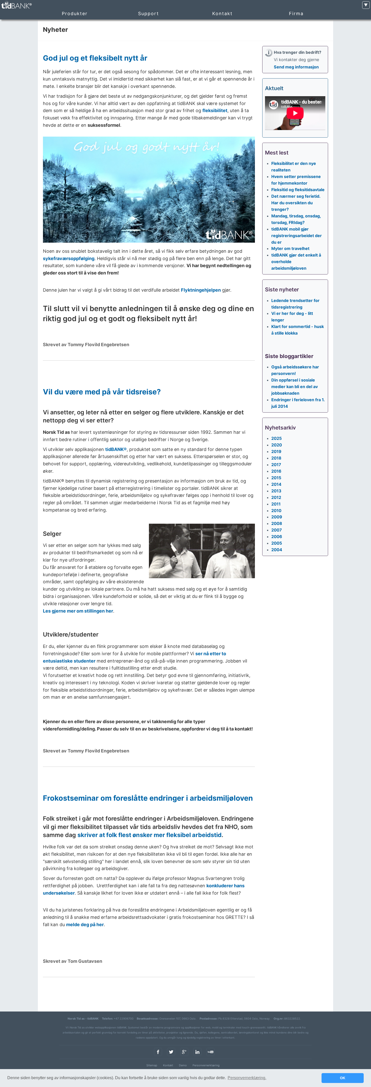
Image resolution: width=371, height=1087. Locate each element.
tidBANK (16, 5)
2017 (276, 464)
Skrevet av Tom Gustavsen (72, 961)
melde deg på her (85, 924)
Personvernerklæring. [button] (247, 1078)
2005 (276, 543)
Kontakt (168, 1065)
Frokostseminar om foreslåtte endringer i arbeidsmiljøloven (148, 798)
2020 (276, 444)
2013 (276, 490)
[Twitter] (171, 1056)
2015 (276, 477)
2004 (276, 549)
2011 (276, 504)
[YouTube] (210, 1056)
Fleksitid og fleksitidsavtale (298, 189)
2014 (276, 484)
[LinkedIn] (197, 1056)
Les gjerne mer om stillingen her (78, 611)
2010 (276, 510)
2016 (276, 471)
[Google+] (184, 1056)
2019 (276, 451)
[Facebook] (158, 1056)
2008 (276, 523)
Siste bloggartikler (289, 356)
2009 (276, 516)
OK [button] (342, 1078)
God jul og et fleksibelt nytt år (95, 58)
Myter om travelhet (290, 248)
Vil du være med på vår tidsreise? (102, 391)
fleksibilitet (214, 110)
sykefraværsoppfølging (68, 258)
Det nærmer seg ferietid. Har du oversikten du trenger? (295, 203)
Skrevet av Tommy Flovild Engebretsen (86, 344)
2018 (276, 458)
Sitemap (151, 1065)
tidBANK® (116, 449)
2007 (276, 530)
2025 (276, 438)
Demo (183, 1065)
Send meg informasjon (296, 66)
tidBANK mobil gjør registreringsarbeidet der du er (296, 235)
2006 (276, 536)
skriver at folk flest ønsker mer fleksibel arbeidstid (149, 835)
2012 (276, 497)
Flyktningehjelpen (201, 290)
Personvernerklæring (206, 1065)
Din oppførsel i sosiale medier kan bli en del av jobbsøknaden (294, 386)
